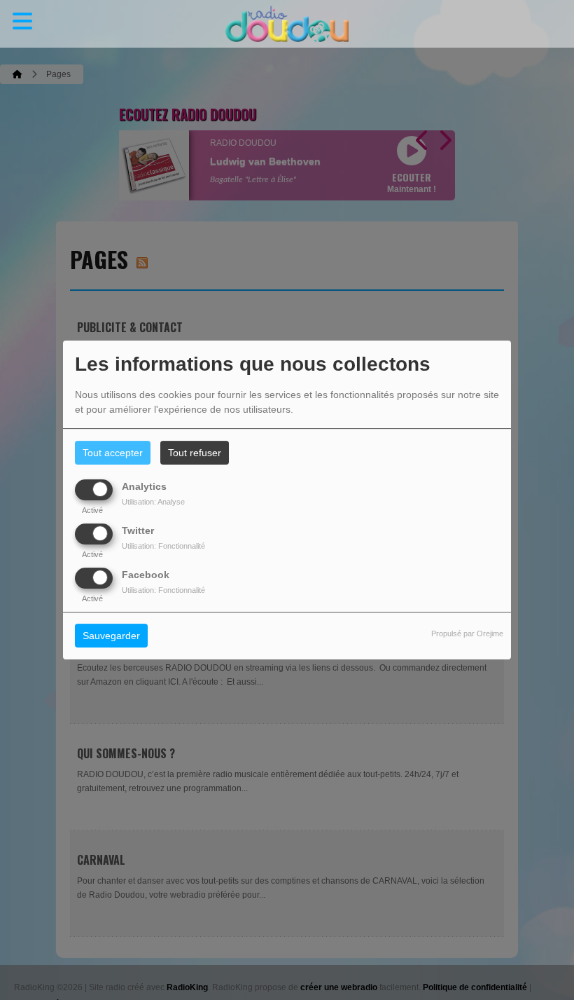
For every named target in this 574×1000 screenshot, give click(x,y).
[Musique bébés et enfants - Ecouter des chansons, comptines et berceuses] (287, 24)
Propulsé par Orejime (467, 634)
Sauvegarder (111, 636)
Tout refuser (194, 452)
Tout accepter (113, 452)
